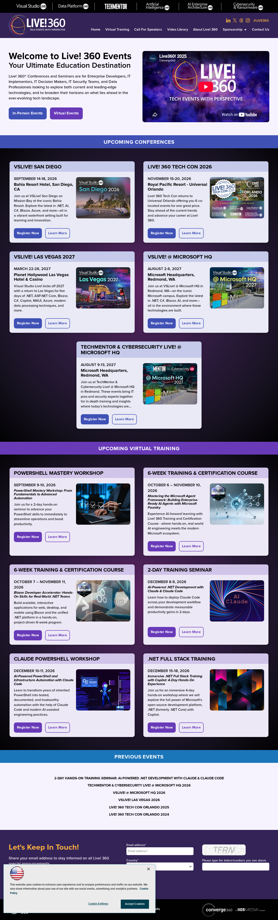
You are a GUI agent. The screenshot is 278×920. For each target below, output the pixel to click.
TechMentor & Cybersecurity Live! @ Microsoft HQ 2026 (139, 785)
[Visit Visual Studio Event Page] (31, 6)
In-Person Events (28, 113)
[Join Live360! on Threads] (241, 20)
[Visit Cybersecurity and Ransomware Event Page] (248, 6)
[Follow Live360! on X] (235, 20)
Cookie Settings (98, 903)
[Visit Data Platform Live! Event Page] (73, 6)
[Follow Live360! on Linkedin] (228, 20)
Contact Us (260, 29)
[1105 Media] (250, 910)
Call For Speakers (148, 29)
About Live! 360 (205, 29)
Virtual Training (117, 29)
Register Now (28, 233)
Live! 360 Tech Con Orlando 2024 (139, 814)
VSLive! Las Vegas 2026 (139, 800)
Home (95, 29)
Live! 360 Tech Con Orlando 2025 (139, 807)
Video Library (177, 29)
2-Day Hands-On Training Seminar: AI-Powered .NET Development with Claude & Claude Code (139, 778)
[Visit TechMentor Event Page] (115, 6)
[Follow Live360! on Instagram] (248, 20)
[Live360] (37, 25)
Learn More (57, 233)
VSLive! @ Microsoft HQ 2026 (139, 793)
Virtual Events (66, 113)
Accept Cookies (135, 904)
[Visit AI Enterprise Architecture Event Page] (200, 6)
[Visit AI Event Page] (157, 6)
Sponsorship (232, 29)
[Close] (148, 869)
